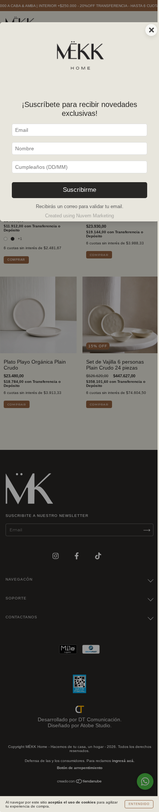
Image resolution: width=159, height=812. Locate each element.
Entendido (139, 804)
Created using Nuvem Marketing (79, 215)
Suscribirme (79, 189)
